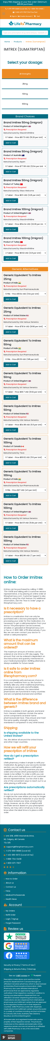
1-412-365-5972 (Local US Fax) (19, 855)
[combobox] (25, 32)
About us (10, 883)
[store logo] (25, 23)
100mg (25, 104)
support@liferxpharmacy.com (19, 846)
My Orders (10, 911)
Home (7, 41)
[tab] (25, 74)
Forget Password (13, 923)
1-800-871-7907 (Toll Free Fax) (26, 12)
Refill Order (11, 915)
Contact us (11, 887)
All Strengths (25, 74)
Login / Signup (12, 919)
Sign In (14, 16)
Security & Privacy (12, 965)
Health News (11, 899)
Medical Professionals (15, 895)
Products (18, 41)
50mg (25, 94)
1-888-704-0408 (37, 9)
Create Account (26, 16)
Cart (38, 16)
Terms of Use (28, 965)
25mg (25, 84)
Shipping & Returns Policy (15, 969)
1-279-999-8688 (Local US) (17, 9)
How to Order (12, 878)
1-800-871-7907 (13, 863)
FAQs (8, 891)
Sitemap (32, 969)
